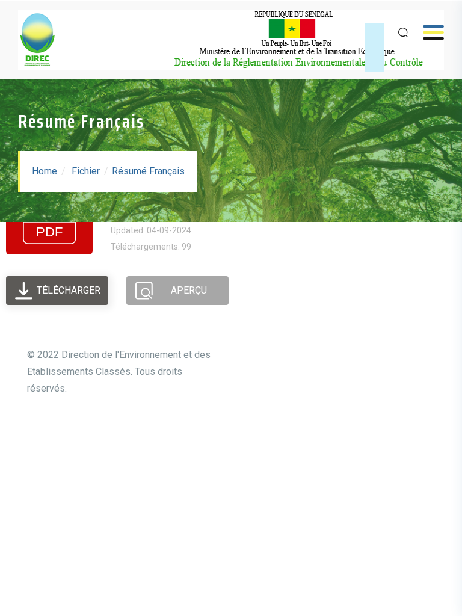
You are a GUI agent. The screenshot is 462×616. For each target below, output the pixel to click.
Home (44, 171)
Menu (427, 32)
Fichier (86, 171)
